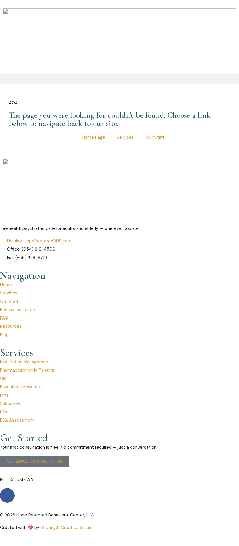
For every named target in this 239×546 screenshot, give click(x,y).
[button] (119, 79)
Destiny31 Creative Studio (66, 528)
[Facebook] (7, 495)
